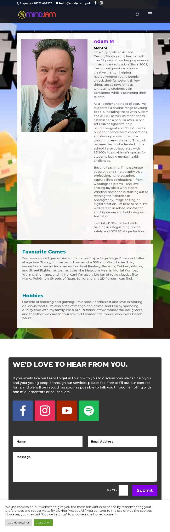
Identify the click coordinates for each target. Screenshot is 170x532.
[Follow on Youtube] (67, 411)
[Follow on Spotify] (89, 411)
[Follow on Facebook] (23, 411)
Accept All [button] (43, 522)
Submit (145, 490)
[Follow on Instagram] (45, 411)
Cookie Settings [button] (18, 522)
